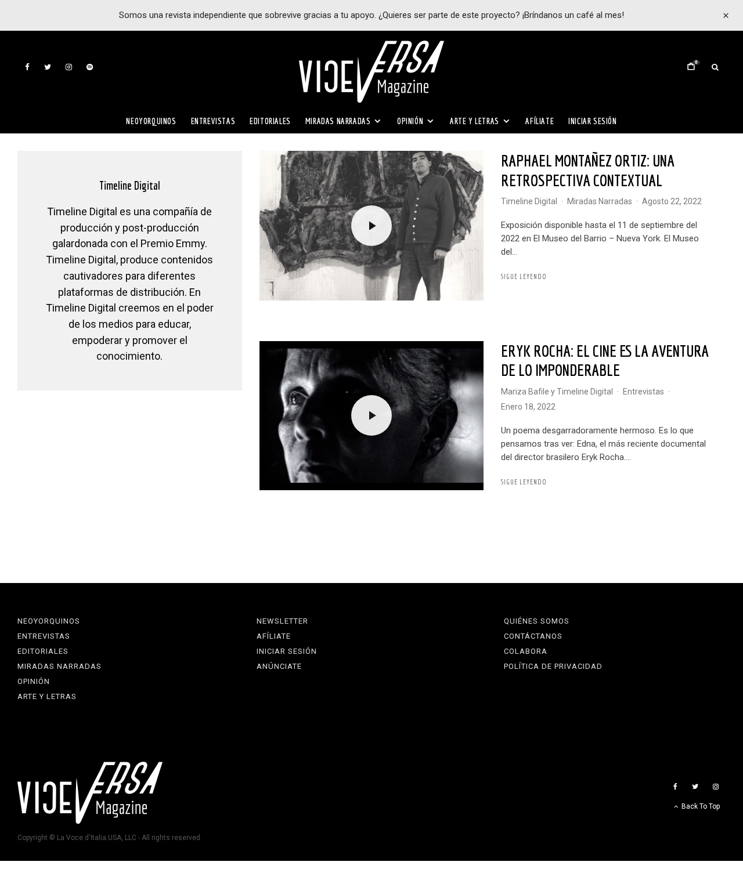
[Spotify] (90, 67)
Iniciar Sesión (592, 121)
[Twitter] (47, 67)
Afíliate (539, 121)
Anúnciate (279, 666)
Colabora (525, 651)
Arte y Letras (474, 121)
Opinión (410, 121)
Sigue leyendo (524, 276)
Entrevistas (213, 121)
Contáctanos (533, 636)
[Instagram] (69, 67)
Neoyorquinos (151, 121)
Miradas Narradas (338, 121)
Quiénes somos (536, 621)
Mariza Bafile (525, 391)
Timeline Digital (529, 201)
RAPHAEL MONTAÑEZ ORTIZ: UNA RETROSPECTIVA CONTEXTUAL (588, 170)
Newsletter (282, 621)
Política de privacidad (553, 666)
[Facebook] (27, 67)
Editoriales (270, 121)
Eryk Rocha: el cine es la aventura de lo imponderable (605, 360)
